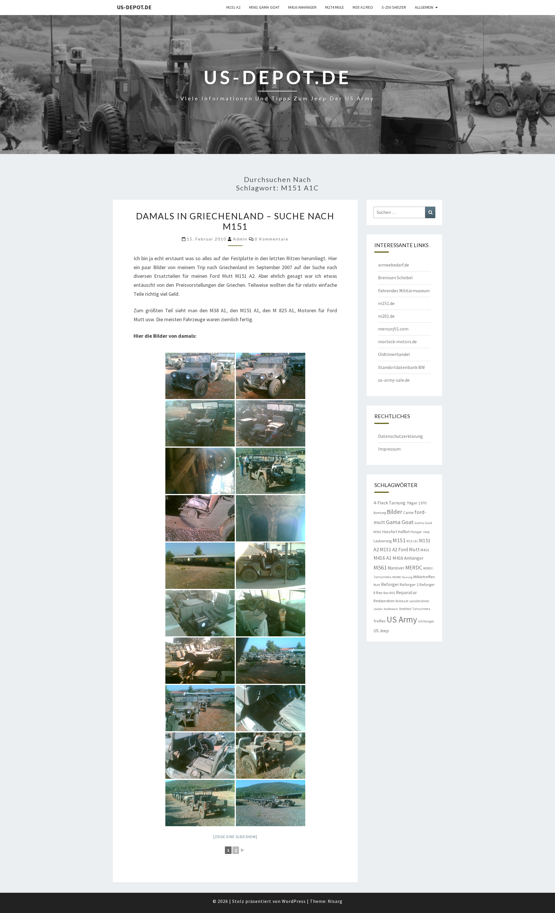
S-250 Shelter (394, 7)
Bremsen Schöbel (395, 277)
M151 (399, 540)
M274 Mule (334, 7)
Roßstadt (401, 601)
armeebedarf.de (393, 265)
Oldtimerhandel (394, 354)
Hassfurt (389, 531)
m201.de (386, 316)
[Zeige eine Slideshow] (235, 836)
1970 (422, 503)
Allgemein (424, 7)
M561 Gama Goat (264, 7)
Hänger (416, 532)
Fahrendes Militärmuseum (404, 290)
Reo (379, 592)
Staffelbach (391, 609)
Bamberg (379, 513)
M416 (425, 550)
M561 (380, 567)
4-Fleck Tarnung (389, 503)
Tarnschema (421, 609)
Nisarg (335, 901)
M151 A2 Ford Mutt (400, 549)
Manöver (396, 568)
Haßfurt (404, 531)
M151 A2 (233, 7)
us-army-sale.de (394, 380)
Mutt (376, 585)
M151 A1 (412, 541)
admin (240, 238)
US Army (401, 619)
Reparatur (406, 592)
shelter (378, 609)
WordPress (294, 901)
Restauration (384, 600)
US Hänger (426, 621)
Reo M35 (389, 593)
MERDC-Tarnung (402, 577)
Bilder (394, 512)
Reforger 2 (409, 584)
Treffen (379, 621)
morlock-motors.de (397, 341)
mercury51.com (393, 329)
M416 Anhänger (302, 7)
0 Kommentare (271, 238)
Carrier (408, 512)
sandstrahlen (419, 601)
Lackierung (382, 540)
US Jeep (381, 630)
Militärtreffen (424, 576)
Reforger (390, 584)
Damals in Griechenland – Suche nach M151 (235, 221)
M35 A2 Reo (363, 7)
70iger (411, 503)
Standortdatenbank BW (401, 367)
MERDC (413, 567)
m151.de (386, 303)
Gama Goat (400, 522)
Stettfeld (405, 609)
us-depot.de (134, 7)
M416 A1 (382, 558)
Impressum (389, 449)
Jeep (426, 532)
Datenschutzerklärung (400, 436)
